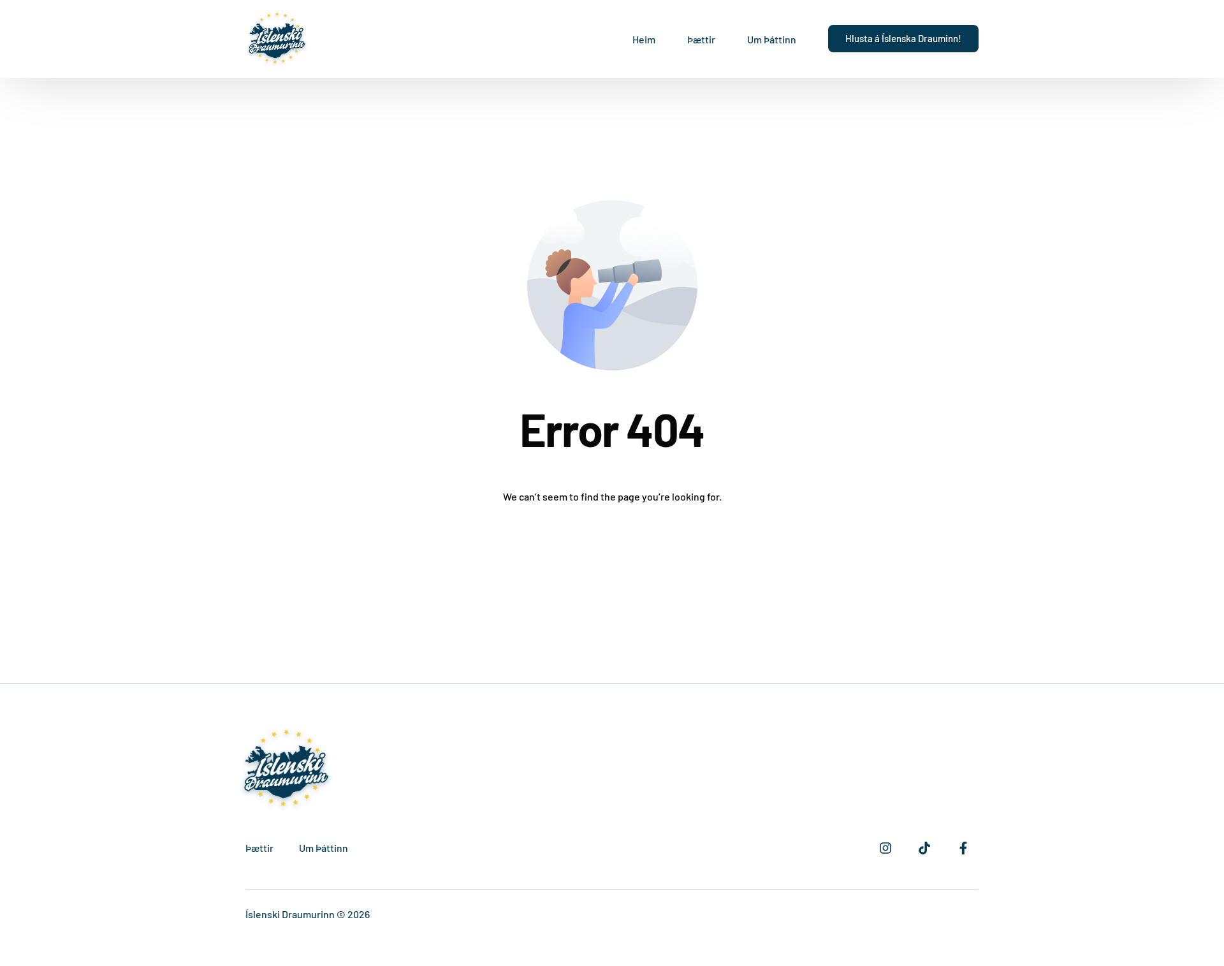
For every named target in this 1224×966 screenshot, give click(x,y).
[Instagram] (885, 848)
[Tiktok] (924, 848)
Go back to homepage (612, 551)
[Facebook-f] (963, 848)
